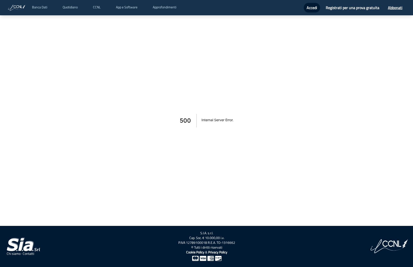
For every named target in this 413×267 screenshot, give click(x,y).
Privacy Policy (217, 252)
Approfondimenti (164, 7)
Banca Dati (39, 7)
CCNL (97, 7)
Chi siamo (14, 253)
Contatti (28, 253)
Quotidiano (70, 7)
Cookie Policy (195, 252)
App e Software (126, 7)
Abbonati (395, 8)
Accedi (312, 8)
